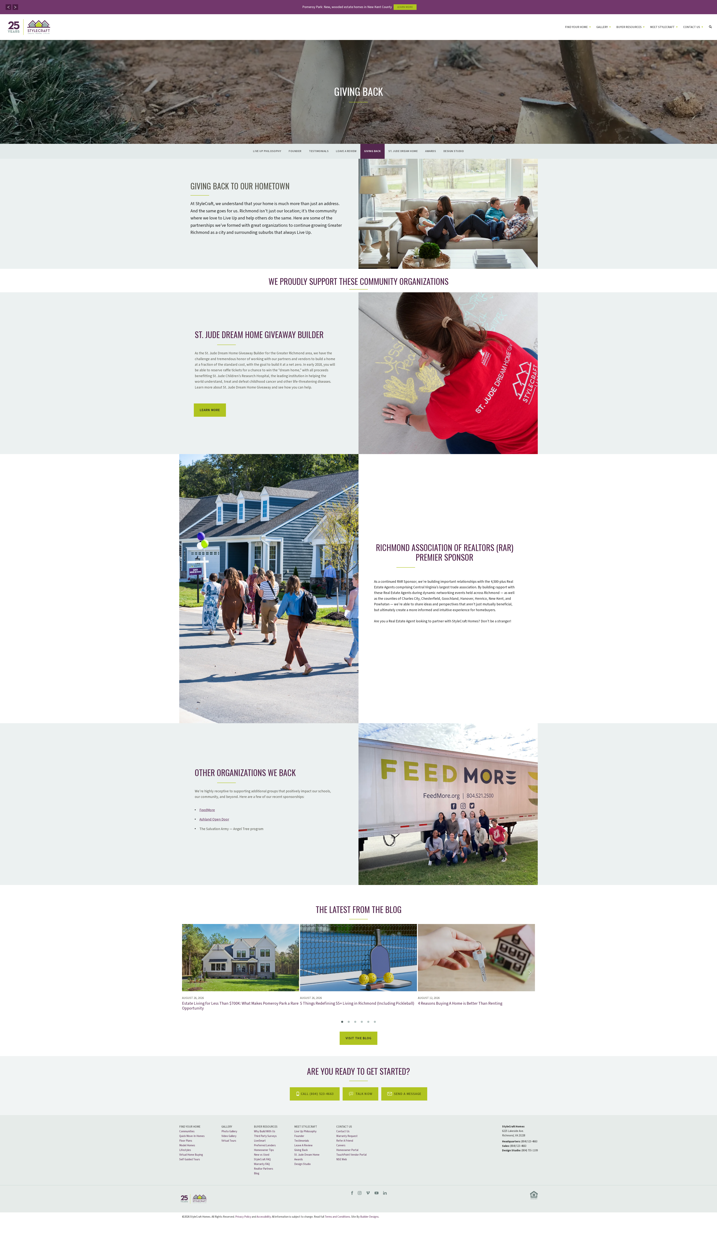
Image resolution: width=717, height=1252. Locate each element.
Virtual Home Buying (191, 1155)
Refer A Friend (344, 1141)
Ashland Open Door (214, 819)
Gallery (226, 1127)
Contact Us (344, 1127)
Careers (340, 1145)
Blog (256, 1173)
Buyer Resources (265, 1127)
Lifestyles (185, 1150)
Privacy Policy (243, 1217)
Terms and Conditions (337, 1217)
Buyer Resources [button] (629, 27)
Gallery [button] (602, 27)
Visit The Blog (359, 1038)
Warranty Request (347, 1136)
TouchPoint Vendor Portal (351, 1155)
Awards (430, 151)
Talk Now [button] (364, 1094)
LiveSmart (260, 1141)
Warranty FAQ (262, 1164)
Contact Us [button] (691, 27)
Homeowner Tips (264, 1150)
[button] (8, 7)
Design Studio (453, 151)
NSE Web (341, 1159)
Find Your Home (189, 1127)
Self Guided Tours (189, 1159)
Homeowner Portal (347, 1150)
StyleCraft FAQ (262, 1159)
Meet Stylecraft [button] (662, 27)
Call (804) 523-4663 (317, 1094)
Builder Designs (369, 1217)
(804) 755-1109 (530, 1150)
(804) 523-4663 (529, 1141)
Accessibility (264, 1217)
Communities (187, 1131)
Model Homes (187, 1145)
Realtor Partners (263, 1169)
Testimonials (318, 151)
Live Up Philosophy (267, 151)
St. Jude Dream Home (403, 151)
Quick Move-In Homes (192, 1136)
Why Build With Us (264, 1131)
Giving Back (372, 151)
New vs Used (261, 1155)
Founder (295, 151)
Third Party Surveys (265, 1136)
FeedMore (207, 810)
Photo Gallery (229, 1131)
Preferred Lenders (265, 1145)
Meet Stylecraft (305, 1127)
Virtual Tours (228, 1141)
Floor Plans (185, 1141)
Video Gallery (228, 1136)
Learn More (210, 410)
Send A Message (407, 1094)
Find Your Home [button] (576, 27)
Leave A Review (346, 151)
